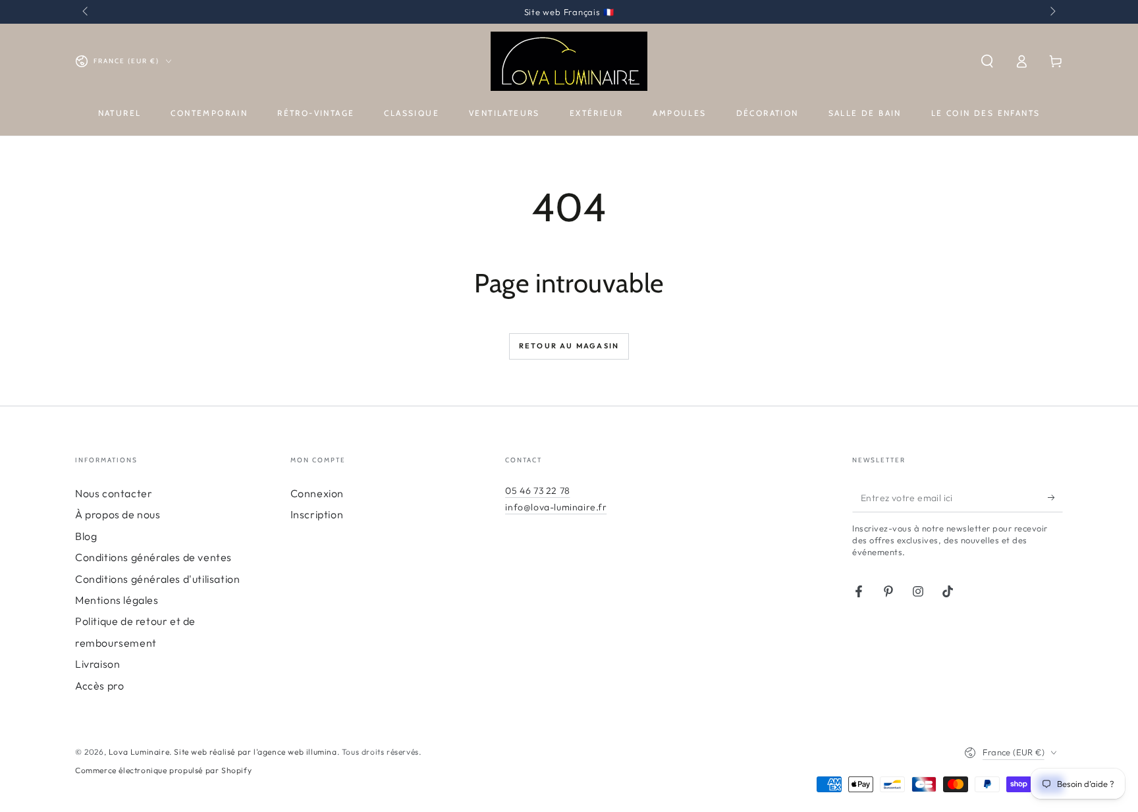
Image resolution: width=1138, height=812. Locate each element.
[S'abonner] (1055, 497)
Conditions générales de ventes (153, 557)
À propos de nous (118, 514)
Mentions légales (117, 600)
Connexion (317, 493)
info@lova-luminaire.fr (556, 507)
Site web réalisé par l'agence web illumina (255, 752)
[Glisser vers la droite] (1052, 12)
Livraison (97, 663)
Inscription (317, 514)
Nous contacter (113, 493)
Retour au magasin (569, 345)
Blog (86, 536)
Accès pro (99, 685)
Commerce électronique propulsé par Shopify (163, 770)
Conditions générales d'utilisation (157, 578)
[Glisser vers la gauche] (86, 12)
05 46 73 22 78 (537, 491)
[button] (987, 61)
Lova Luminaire (139, 752)
